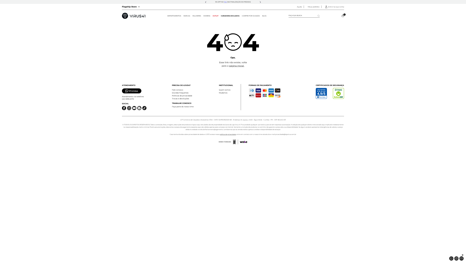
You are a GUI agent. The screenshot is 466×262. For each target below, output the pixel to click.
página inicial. (236, 66)
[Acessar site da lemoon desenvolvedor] (228, 141)
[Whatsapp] (451, 258)
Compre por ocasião (251, 16)
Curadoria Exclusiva (230, 16)
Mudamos (223, 93)
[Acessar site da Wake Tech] (243, 142)
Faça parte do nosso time (183, 107)
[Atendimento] (461, 258)
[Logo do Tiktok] (144, 108)
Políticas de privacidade (182, 96)
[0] (343, 16)
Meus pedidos (313, 7)
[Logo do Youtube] (134, 108)
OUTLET (215, 16)
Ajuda (299, 7)
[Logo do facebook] (124, 108)
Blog (264, 16)
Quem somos (224, 90)
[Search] (319, 16)
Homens (206, 16)
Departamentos (174, 16)
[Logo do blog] (139, 108)
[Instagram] (456, 258)
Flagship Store (129, 7)
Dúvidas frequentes (180, 93)
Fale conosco (177, 90)
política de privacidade (228, 134)
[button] (205, 2)
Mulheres (196, 16)
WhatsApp (133, 91)
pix (225, 2)
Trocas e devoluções (180, 99)
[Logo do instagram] (129, 108)
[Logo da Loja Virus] (133, 16)
